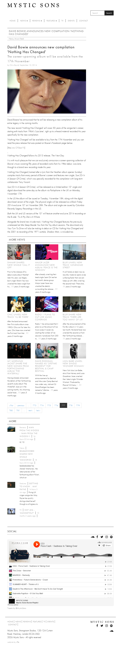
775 (49, 405)
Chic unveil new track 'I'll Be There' (18, 316)
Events (71, 20)
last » (38, 410)
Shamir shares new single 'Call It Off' (18, 265)
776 (56, 405)
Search (109, 13)
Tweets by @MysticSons (16, 608)
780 (11, 410)
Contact (83, 20)
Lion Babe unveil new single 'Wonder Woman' (73, 364)
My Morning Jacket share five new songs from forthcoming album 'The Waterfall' (18, 367)
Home (12, 20)
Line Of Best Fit (17, 147)
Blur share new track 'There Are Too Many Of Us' (73, 317)
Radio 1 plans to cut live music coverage (45, 317)
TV (62, 20)
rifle (17, 642)
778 (70, 405)
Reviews (36, 20)
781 (18, 410)
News (23, 20)
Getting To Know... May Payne (29, 486)
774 (42, 405)
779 (78, 405)
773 (34, 405)
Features (50, 20)
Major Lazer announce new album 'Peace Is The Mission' (46, 266)
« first (11, 405)
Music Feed (19, 38)
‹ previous (20, 405)
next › (30, 410)
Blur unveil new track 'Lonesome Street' (73, 265)
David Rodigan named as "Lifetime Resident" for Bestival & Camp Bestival (46, 366)
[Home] (33, 5)
